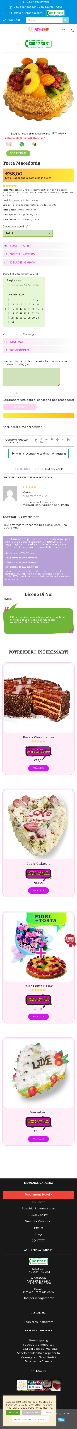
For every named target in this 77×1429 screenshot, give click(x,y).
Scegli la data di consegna (21, 273)
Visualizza (38, 768)
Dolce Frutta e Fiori (38, 986)
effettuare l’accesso (24, 525)
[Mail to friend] (63, 439)
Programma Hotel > (38, 1194)
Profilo (38, 1227)
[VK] (47, 439)
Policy (48, 1412)
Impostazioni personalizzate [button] (30, 1419)
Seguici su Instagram (38, 1322)
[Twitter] (36, 439)
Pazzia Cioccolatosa (38, 737)
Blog (38, 1234)
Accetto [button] (13, 1412)
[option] (38, 623)
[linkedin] (69, 439)
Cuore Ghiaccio (38, 863)
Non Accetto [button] (31, 1412)
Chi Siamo (38, 1202)
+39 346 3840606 (50, 7)
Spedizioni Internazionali (38, 1208)
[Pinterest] (52, 439)
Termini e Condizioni (38, 1221)
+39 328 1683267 (25, 7)
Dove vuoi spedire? (16, 226)
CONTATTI (38, 1240)
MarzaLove (38, 1112)
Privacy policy (38, 1215)
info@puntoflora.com (28, 13)
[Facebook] (41, 439)
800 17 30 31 (18, 153)
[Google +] (58, 439)
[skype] (41, 442)
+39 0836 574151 (38, 2)
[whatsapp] (36, 442)
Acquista (21, 407)
